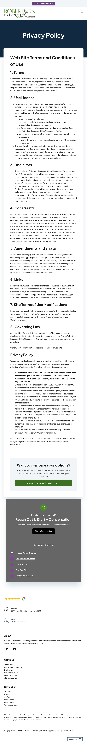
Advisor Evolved (67, 731)
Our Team (8, 697)
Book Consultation (42, 3)
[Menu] (82, 13)
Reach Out (73, 739)
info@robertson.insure (18, 622)
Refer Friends (9, 702)
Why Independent (10, 705)
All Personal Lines (10, 675)
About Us (7, 692)
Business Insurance (11, 673)
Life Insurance (9, 670)
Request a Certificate (25, 558)
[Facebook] (7, 649)
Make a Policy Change (26, 553)
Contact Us (8, 694)
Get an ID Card (22, 564)
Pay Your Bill (21, 570)
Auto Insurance (9, 665)
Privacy (47, 731)
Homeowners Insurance (13, 667)
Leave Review (9, 700)
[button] (43, 483)
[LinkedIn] (14, 649)
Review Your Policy (24, 576)
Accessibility (55, 731)
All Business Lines (10, 678)
